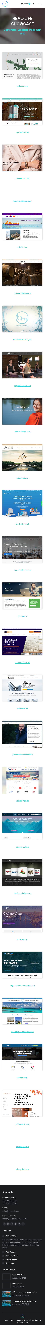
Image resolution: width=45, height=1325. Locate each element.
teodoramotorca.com (23, 201)
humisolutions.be (22, 662)
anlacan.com (22, 86)
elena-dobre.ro (22, 1169)
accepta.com (22, 939)
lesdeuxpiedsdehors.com (22, 1031)
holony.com (22, 1078)
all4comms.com (22, 1124)
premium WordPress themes (30, 1320)
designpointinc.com (22, 893)
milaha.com (22, 247)
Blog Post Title (18, 1275)
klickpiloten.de (22, 801)
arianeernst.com (23, 178)
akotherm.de (22, 709)
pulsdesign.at (22, 478)
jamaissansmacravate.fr (22, 755)
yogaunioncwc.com (22, 385)
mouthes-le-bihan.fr (22, 293)
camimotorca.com (22, 432)
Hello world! (17, 1283)
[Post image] (6, 1276)
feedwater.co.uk (22, 524)
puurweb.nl (22, 616)
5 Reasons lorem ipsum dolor (24, 1292)
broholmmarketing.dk (22, 339)
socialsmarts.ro (22, 847)
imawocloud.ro (22, 1146)
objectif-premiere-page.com (22, 985)
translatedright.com (22, 570)
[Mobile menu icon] (40, 3)
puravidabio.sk (22, 132)
